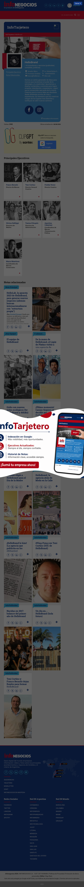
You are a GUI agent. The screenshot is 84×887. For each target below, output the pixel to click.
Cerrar (77, 3)
